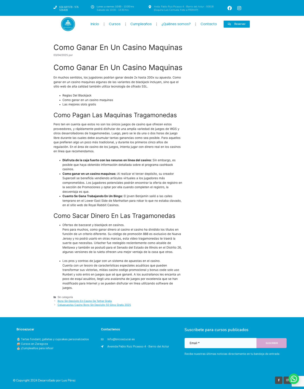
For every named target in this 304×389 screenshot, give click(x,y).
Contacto (209, 24)
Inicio (95, 24)
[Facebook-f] (278, 380)
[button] (294, 379)
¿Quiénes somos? (176, 24)
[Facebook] (229, 8)
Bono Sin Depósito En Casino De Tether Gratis (85, 300)
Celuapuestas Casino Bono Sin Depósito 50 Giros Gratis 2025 (94, 304)
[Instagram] (239, 8)
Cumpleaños (141, 24)
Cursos (115, 24)
